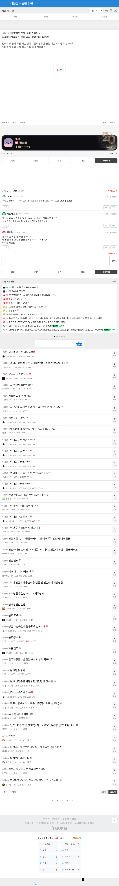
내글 (15, 16)
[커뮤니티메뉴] (3, 3)
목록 (13, 160)
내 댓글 (45, 16)
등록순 (15, 191)
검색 (104, 792)
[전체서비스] (115, 3)
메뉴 (3, 153)
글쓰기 (115, 10)
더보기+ (114, 282)
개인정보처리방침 (45, 823)
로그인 (46, 819)
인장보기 (10, 153)
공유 (104, 122)
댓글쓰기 (106, 160)
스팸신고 (23, 122)
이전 (59, 160)
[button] (54, 336)
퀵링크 (65, 819)
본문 (36, 160)
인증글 (104, 16)
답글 (5, 207)
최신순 (22, 191)
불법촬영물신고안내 (84, 823)
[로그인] (110, 3)
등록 (114, 260)
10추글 (74, 16)
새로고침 (113, 191)
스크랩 (112, 122)
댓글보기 (106, 272)
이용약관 (29, 823)
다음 (83, 160)
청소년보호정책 (64, 823)
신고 (14, 122)
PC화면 (56, 819)
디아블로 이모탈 (17, 3)
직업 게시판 (8, 10)
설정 (74, 819)
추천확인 (5, 122)
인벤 (30, 3)
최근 (5, 792)
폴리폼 (7, 37)
